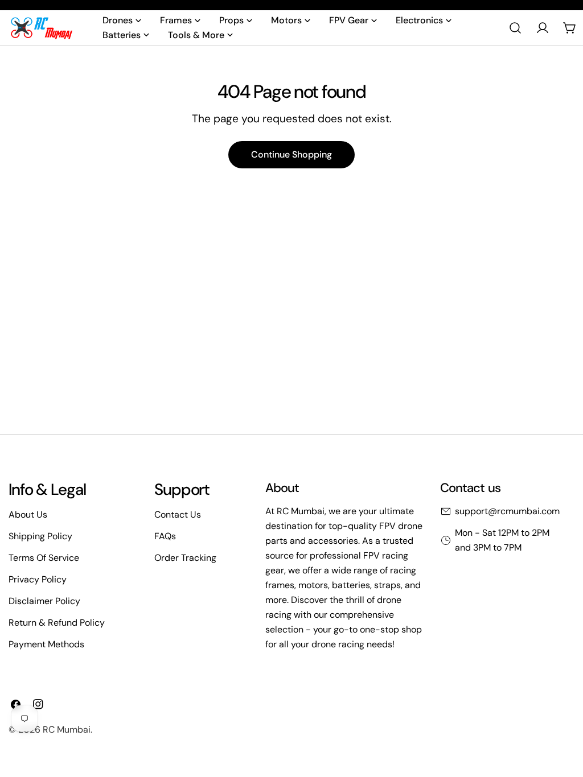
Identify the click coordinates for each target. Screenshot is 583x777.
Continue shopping (291, 154)
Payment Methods (46, 644)
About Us (28, 514)
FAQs (165, 536)
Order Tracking (185, 558)
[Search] (515, 27)
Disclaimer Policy (44, 601)
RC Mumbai (67, 729)
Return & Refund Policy (57, 623)
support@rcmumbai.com (507, 511)
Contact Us (177, 514)
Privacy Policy (38, 579)
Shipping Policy (40, 536)
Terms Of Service (44, 558)
